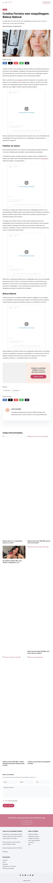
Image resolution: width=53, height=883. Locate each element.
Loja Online (31, 842)
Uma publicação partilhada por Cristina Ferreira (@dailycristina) (26, 130)
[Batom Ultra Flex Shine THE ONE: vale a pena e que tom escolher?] (39, 597)
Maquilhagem (15, 390)
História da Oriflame (33, 834)
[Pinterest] (16, 63)
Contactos (5, 860)
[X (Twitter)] (10, 63)
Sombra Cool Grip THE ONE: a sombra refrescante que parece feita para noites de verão (13, 763)
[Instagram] (25, 875)
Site (37, 782)
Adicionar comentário (9, 787)
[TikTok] (27, 875)
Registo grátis (46, 2)
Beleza (4, 9)
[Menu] (3, 2)
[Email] (27, 63)
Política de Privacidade (12, 800)
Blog (29, 844)
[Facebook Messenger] (30, 875)
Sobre (4, 862)
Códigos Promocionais (33, 838)
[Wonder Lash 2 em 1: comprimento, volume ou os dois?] (14, 487)
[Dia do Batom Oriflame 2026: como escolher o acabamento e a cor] (14, 552)
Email (21, 782)
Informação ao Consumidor (9, 866)
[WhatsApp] (21, 63)
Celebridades (6, 390)
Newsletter (5, 864)
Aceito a (10, 800)
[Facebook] (5, 63)
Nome (5, 782)
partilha (20, 80)
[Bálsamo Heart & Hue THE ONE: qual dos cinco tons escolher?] (39, 487)
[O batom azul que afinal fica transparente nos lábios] (39, 708)
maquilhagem (44, 158)
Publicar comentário (8, 805)
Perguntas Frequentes (33, 836)
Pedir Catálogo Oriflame (34, 840)
